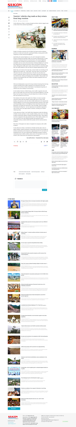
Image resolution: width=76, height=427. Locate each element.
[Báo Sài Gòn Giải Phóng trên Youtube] (49, 1)
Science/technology (52, 10)
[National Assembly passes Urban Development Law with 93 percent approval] (14, 298)
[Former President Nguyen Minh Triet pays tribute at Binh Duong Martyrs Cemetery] (14, 215)
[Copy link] (9, 32)
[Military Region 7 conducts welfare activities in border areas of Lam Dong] (14, 236)
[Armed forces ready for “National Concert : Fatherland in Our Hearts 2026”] (55, 139)
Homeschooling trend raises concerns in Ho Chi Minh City (60, 86)
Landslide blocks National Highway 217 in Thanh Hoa (33, 305)
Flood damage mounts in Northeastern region (32, 377)
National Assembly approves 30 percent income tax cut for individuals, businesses (33, 285)
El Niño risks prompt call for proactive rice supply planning (33, 346)
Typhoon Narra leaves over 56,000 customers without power (33, 325)
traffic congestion (22, 173)
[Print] (9, 29)
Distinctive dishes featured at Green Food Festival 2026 (59, 121)
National (12, 10)
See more (13, 408)
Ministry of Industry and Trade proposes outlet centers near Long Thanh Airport (59, 77)
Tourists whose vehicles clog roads (24, 171)
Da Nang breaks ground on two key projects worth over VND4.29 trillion (34, 222)
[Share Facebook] (9, 20)
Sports (39, 10)
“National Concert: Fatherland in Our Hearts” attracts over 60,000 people (55, 132)
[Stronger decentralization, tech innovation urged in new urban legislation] (14, 319)
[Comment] (9, 35)
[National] (9, 37)
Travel (62, 10)
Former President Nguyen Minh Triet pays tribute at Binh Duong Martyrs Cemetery (34, 212)
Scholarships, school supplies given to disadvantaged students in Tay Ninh (34, 368)
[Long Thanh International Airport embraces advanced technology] (60, 23)
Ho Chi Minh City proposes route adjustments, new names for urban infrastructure (59, 44)
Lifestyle (58, 10)
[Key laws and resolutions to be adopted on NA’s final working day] (14, 340)
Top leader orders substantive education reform (59, 96)
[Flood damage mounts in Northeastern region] (14, 381)
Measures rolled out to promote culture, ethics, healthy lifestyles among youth (64, 145)
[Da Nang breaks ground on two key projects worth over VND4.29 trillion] (14, 225)
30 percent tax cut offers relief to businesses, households (58, 61)
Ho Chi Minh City (17, 10)
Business (28, 10)
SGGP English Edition (15, 6)
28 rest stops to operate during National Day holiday (32, 242)
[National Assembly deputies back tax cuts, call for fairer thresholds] (14, 402)
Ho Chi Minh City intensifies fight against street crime (59, 165)
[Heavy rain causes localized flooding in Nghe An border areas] (14, 267)
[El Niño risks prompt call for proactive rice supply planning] (14, 350)
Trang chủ (9, 11)
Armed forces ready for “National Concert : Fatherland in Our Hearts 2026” (55, 145)
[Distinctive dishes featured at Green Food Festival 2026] (60, 114)
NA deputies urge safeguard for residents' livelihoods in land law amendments (60, 37)
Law (47, 10)
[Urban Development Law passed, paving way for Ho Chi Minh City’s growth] (14, 277)
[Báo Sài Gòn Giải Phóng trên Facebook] (48, 1)
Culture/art (44, 10)
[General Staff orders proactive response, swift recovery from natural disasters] (14, 257)
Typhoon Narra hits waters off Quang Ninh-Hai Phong (60, 40)
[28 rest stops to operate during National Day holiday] (14, 246)
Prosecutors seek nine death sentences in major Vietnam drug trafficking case (60, 153)
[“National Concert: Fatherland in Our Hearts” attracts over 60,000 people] (55, 126)
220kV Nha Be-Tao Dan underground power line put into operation (59, 80)
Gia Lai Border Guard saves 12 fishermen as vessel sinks (60, 33)
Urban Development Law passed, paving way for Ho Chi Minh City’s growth (34, 274)
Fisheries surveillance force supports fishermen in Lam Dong (33, 388)
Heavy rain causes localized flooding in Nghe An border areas (33, 263)
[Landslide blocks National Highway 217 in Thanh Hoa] (14, 308)
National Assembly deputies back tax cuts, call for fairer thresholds (32, 399)
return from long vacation (35, 171)
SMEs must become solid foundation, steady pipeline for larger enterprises (60, 74)
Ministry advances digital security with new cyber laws (59, 162)
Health (32, 10)
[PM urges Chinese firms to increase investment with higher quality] (14, 204)
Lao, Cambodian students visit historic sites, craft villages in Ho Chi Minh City (63, 132)
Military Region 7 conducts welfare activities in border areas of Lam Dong (34, 233)
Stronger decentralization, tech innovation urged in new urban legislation (34, 316)
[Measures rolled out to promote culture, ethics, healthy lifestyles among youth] (64, 139)
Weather (65, 10)
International (23, 10)
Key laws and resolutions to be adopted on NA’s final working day (34, 336)
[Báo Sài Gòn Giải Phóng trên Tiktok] (51, 1)
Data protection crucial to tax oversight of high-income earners (59, 172)
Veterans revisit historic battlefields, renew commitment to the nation (34, 358)
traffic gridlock (28, 173)
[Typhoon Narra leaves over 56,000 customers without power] (14, 329)
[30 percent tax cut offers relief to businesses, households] (60, 54)
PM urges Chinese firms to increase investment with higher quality (34, 200)
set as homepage (65, 421)
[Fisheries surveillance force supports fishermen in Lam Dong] (14, 392)
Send (45, 189)
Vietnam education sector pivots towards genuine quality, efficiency (59, 99)
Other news (11, 199)
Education (35, 10)
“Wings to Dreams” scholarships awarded (59, 101)
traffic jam (42, 171)
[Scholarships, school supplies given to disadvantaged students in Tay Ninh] (14, 371)
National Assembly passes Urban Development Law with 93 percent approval (33, 295)
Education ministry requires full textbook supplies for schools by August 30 (59, 105)
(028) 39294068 (11, 422)
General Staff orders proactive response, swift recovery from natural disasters (33, 254)
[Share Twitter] (9, 23)
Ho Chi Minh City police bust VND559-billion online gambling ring (59, 169)
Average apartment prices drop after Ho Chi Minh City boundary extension (60, 70)
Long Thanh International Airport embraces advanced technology (60, 29)
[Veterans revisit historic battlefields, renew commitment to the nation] (14, 360)
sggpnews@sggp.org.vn (12, 423)
